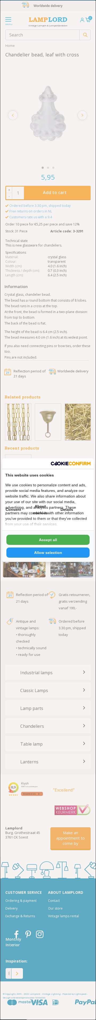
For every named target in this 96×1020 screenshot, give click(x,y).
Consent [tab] (13, 509)
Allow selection (48, 552)
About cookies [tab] (40, 509)
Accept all (48, 540)
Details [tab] (67, 509)
